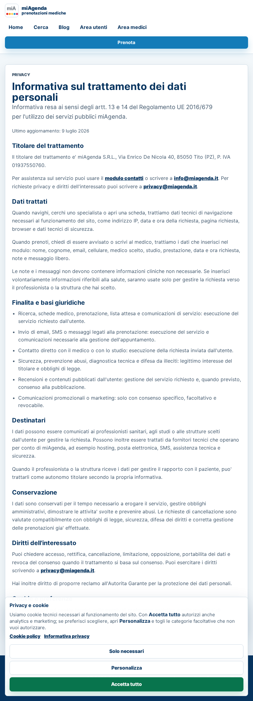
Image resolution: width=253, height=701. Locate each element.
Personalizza (126, 668)
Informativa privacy (66, 636)
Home (16, 27)
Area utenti (93, 27)
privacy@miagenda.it (170, 186)
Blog (64, 27)
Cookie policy (25, 636)
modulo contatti (124, 178)
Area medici (132, 27)
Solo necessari (126, 651)
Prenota (126, 42)
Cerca (41, 27)
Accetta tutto (126, 684)
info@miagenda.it (196, 178)
